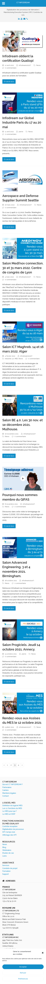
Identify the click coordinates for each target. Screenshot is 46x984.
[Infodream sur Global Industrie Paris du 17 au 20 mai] (23, 103)
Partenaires (6, 787)
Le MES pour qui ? (9, 811)
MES (16, 359)
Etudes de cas (8, 853)
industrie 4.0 (9, 359)
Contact (5, 796)
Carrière (5, 790)
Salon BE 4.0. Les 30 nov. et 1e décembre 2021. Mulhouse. (22, 424)
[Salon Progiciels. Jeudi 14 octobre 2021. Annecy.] (23, 630)
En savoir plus (9, 81)
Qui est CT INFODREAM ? (12, 784)
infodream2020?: (25, 65)
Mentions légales (9, 793)
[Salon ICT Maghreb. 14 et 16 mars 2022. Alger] (23, 332)
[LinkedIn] (19, 18)
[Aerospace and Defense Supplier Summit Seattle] (23, 181)
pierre (21, 131)
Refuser (23, 973)
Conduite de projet (9, 868)
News (38, 65)
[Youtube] (21, 18)
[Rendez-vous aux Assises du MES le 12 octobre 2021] (23, 703)
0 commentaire (10, 68)
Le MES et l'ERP (8, 814)
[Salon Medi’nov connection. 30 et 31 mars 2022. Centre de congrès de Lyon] (23, 248)
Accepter (23, 967)
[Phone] (27, 18)
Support (5, 874)
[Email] (24, 18)
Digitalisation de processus (13, 829)
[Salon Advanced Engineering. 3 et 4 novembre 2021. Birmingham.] (23, 547)
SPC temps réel (8, 832)
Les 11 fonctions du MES (12, 808)
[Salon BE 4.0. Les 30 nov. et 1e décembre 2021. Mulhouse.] (23, 405)
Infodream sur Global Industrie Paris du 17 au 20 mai (21, 122)
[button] (43, 953)
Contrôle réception (9, 826)
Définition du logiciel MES (12, 805)
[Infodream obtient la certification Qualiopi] (23, 41)
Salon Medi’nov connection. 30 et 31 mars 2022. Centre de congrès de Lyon (22, 267)
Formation (6, 871)
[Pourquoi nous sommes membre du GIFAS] (23, 478)
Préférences (23, 979)
